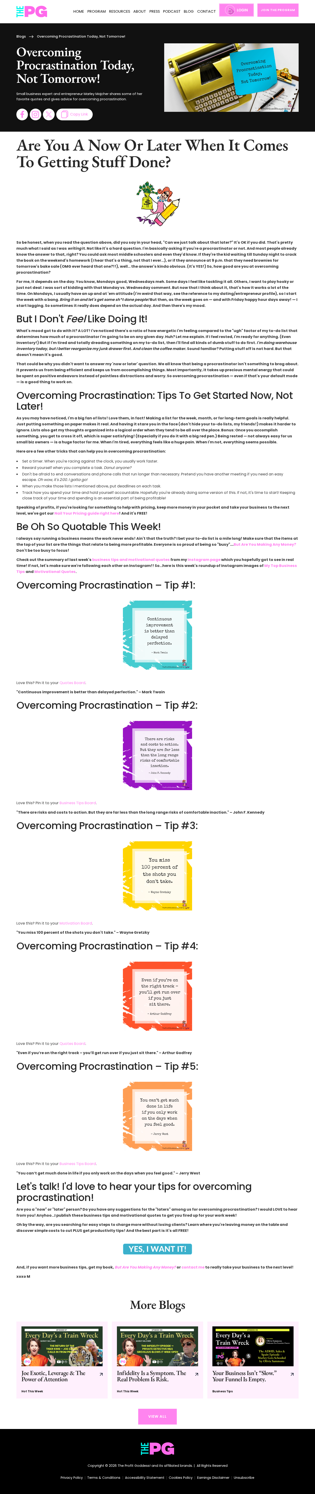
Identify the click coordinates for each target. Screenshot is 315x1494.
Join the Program (278, 10)
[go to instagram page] (35, 114)
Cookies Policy (181, 1477)
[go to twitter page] (48, 114)
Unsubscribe (244, 1477)
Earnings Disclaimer (213, 1477)
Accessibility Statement (144, 1477)
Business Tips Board (77, 803)
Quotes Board (72, 682)
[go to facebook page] (22, 114)
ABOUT (139, 11)
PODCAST (172, 11)
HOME (78, 11)
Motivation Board (75, 923)
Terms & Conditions (103, 1477)
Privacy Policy (72, 1477)
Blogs (21, 36)
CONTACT (206, 11)
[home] (32, 12)
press (154, 11)
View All (157, 1416)
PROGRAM (96, 11)
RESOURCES (119, 11)
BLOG (189, 11)
